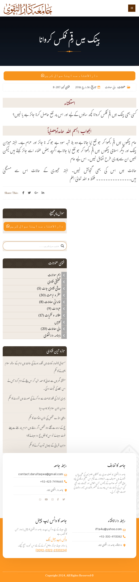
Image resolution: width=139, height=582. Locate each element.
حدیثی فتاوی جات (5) (49, 288)
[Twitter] (29, 193)
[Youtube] (46, 499)
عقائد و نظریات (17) (49, 315)
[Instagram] (52, 499)
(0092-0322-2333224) (51, 550)
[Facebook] (23, 193)
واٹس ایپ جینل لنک (56, 540)
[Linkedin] (43, 193)
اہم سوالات (54, 275)
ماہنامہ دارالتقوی (52, 335)
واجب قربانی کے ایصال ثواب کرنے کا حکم (47, 446)
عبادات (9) (54, 308)
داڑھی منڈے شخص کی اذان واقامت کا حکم (47, 418)
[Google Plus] (36, 193)
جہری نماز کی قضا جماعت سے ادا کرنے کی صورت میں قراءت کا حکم (36, 399)
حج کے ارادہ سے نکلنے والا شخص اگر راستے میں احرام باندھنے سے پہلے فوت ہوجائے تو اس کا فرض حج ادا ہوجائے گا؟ (37, 432)
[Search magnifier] (62, 245)
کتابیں (57, 322)
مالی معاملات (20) (51, 329)
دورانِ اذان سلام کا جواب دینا (52, 409)
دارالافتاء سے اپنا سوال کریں (71, 76)
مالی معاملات (110, 88)
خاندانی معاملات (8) (50, 302)
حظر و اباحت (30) (50, 295)
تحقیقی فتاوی (54, 282)
